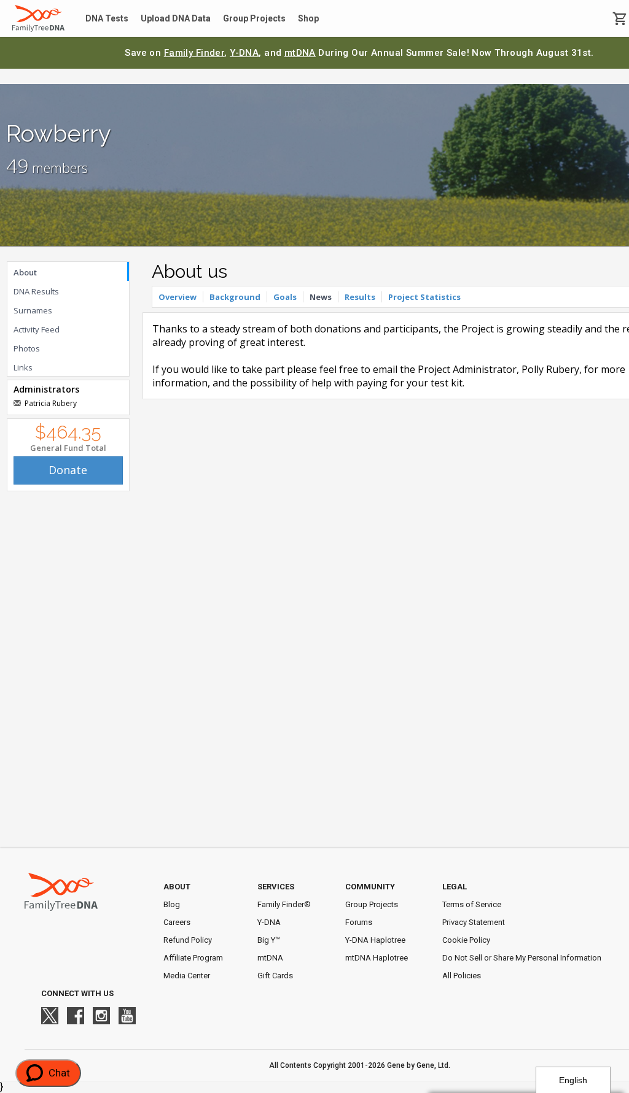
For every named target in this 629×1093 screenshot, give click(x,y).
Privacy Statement (473, 922)
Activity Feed (37, 329)
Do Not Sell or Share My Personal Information (521, 958)
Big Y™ (268, 940)
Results (360, 296)
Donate (68, 469)
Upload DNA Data (176, 18)
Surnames (33, 310)
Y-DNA (244, 52)
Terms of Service (471, 904)
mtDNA (300, 52)
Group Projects (254, 18)
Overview (177, 296)
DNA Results (36, 291)
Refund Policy (187, 940)
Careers (176, 922)
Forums (358, 922)
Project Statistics (424, 296)
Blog (171, 904)
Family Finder (194, 52)
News (321, 296)
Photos (27, 348)
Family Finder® (284, 904)
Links (23, 367)
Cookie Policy (466, 940)
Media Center (186, 976)
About (25, 272)
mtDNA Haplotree (376, 958)
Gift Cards (275, 976)
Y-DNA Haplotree (375, 940)
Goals (285, 296)
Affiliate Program (193, 958)
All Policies (461, 976)
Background (234, 296)
